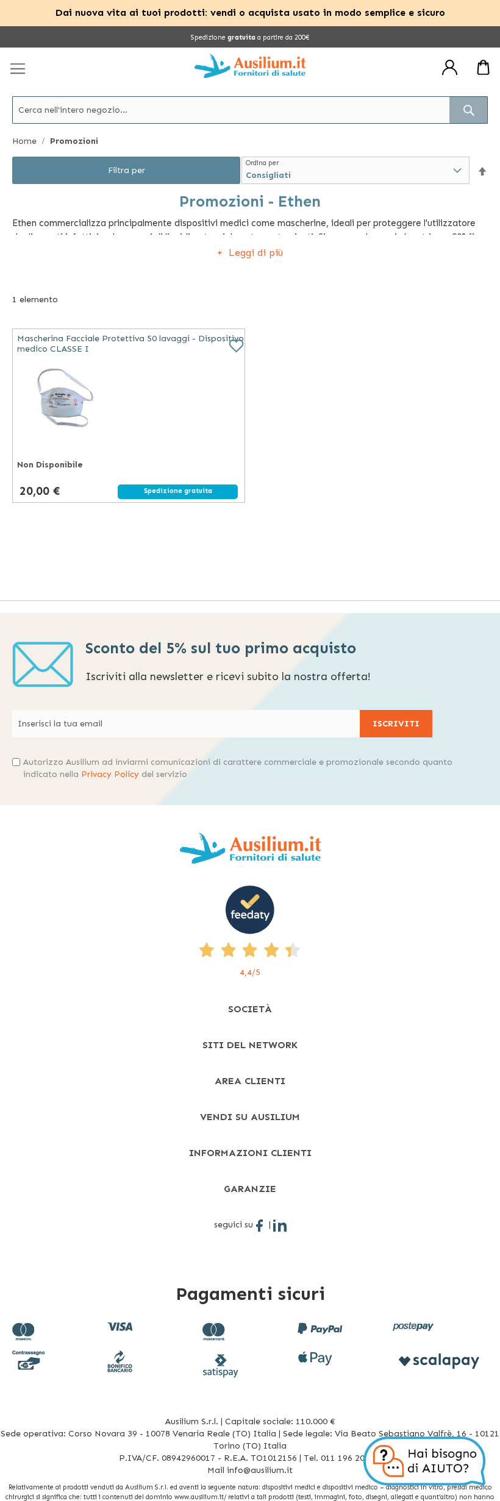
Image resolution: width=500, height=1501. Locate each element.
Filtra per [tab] (126, 170)
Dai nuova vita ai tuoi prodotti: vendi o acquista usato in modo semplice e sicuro (250, 12)
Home (25, 141)
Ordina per (262, 163)
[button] (482, 171)
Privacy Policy (110, 774)
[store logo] (250, 66)
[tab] (250, 1009)
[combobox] (250, 110)
